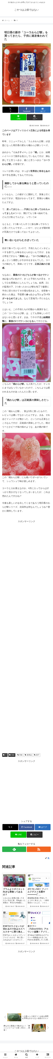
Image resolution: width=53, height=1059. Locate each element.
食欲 (13, 755)
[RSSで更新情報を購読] (39, 849)
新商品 (29, 755)
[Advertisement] (26, 637)
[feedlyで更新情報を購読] (14, 849)
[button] (34, 117)
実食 (21, 755)
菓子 (37, 755)
